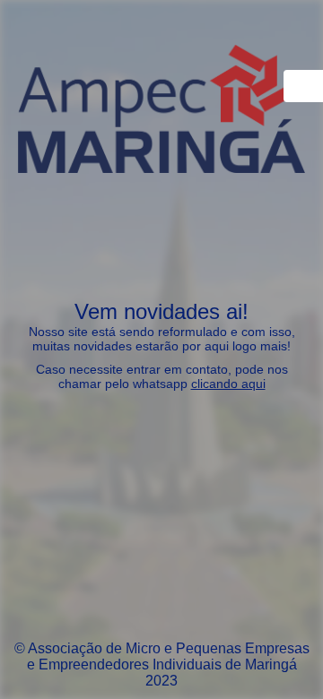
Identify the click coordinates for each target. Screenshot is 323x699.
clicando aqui (228, 383)
